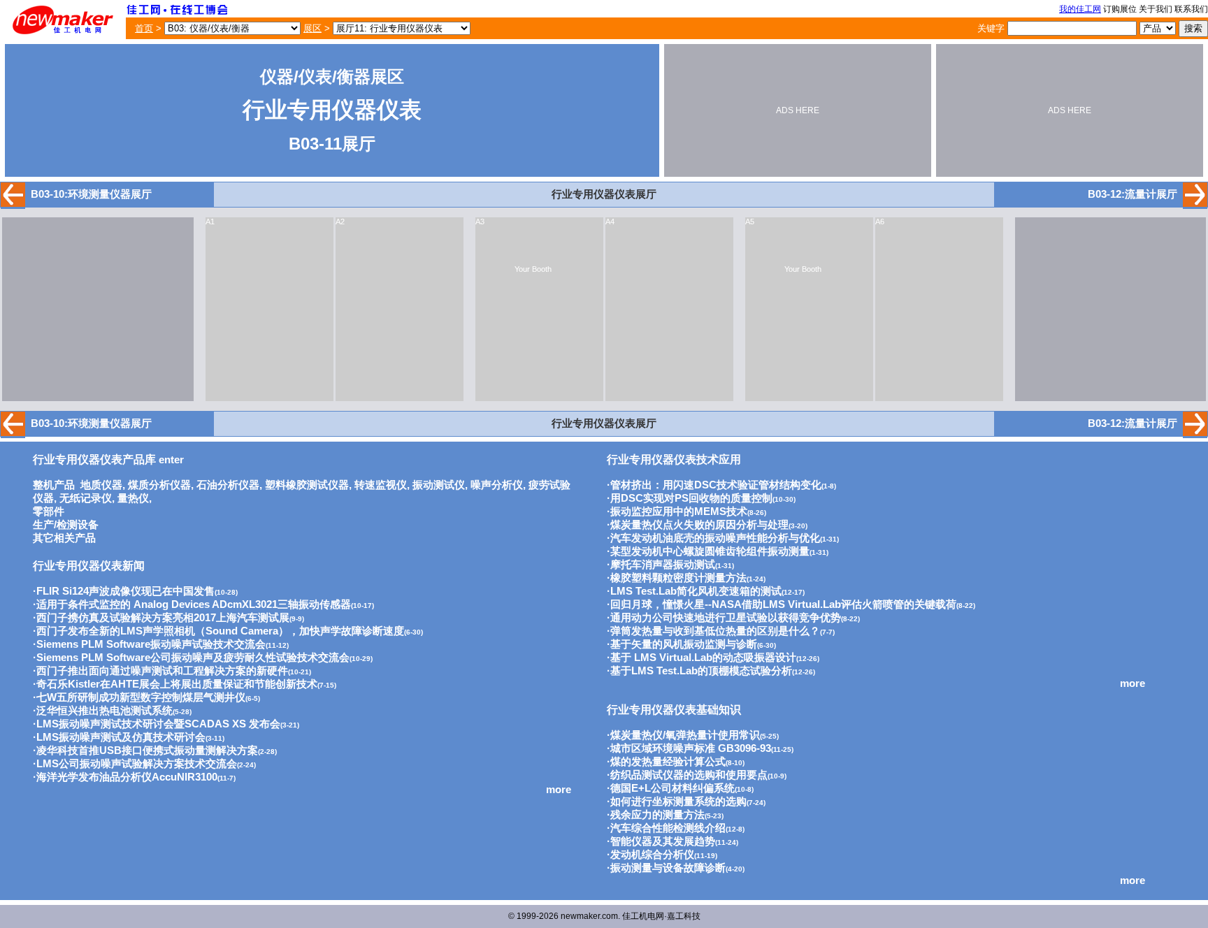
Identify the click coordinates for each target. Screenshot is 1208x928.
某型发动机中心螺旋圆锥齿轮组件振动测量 (710, 551)
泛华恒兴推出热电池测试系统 (104, 710)
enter (108, 459)
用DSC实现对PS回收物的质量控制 (691, 498)
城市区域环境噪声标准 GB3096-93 (690, 748)
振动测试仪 (438, 485)
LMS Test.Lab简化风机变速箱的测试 (696, 591)
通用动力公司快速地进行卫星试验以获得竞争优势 (725, 617)
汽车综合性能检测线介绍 (668, 828)
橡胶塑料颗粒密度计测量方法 (678, 577)
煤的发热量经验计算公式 (668, 761)
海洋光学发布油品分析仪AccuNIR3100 (126, 777)
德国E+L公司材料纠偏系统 (672, 788)
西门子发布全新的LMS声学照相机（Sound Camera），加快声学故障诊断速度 (220, 631)
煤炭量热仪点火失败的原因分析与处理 (699, 524)
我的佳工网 (1080, 9)
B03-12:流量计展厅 (1132, 194)
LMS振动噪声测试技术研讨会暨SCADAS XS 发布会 (158, 724)
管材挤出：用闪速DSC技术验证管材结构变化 (715, 485)
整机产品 (54, 485)
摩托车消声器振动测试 (662, 564)
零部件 (48, 511)
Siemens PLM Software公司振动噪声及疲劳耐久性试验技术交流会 (193, 657)
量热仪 (133, 498)
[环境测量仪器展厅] (13, 203)
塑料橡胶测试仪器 (307, 485)
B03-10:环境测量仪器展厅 (91, 194)
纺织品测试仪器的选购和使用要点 (689, 775)
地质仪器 (101, 485)
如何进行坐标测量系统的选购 (678, 801)
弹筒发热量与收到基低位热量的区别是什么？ (715, 631)
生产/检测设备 (66, 524)
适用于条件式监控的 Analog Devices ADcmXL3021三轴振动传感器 (193, 604)
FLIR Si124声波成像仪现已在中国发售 (125, 591)
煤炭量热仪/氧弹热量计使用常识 (685, 735)
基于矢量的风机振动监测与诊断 (683, 644)
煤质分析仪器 (159, 485)
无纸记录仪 (85, 498)
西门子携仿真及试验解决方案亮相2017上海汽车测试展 (162, 617)
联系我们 (1191, 9)
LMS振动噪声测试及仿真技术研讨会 (121, 737)
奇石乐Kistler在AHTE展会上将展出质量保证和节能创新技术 (176, 684)
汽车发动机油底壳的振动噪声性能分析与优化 (715, 538)
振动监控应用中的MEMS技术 (678, 511)
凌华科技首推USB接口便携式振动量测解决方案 (147, 750)
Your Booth (533, 269)
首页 (144, 28)
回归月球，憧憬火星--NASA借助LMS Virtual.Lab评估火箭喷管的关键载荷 (783, 604)
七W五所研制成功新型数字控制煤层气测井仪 (140, 697)
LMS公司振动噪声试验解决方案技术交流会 (136, 763)
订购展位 (1120, 9)
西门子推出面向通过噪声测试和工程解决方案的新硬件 (162, 670)
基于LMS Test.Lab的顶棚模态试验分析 (701, 670)
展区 (312, 28)
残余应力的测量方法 (657, 814)
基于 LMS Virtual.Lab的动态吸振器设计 (703, 657)
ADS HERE (797, 110)
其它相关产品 (64, 538)
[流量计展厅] (1195, 203)
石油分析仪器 (227, 485)
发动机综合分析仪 (652, 854)
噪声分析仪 (496, 485)
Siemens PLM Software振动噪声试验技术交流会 (151, 644)
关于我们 (1155, 9)
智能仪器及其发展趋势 (662, 841)
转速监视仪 (380, 485)
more (558, 789)
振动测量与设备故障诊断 (668, 867)
